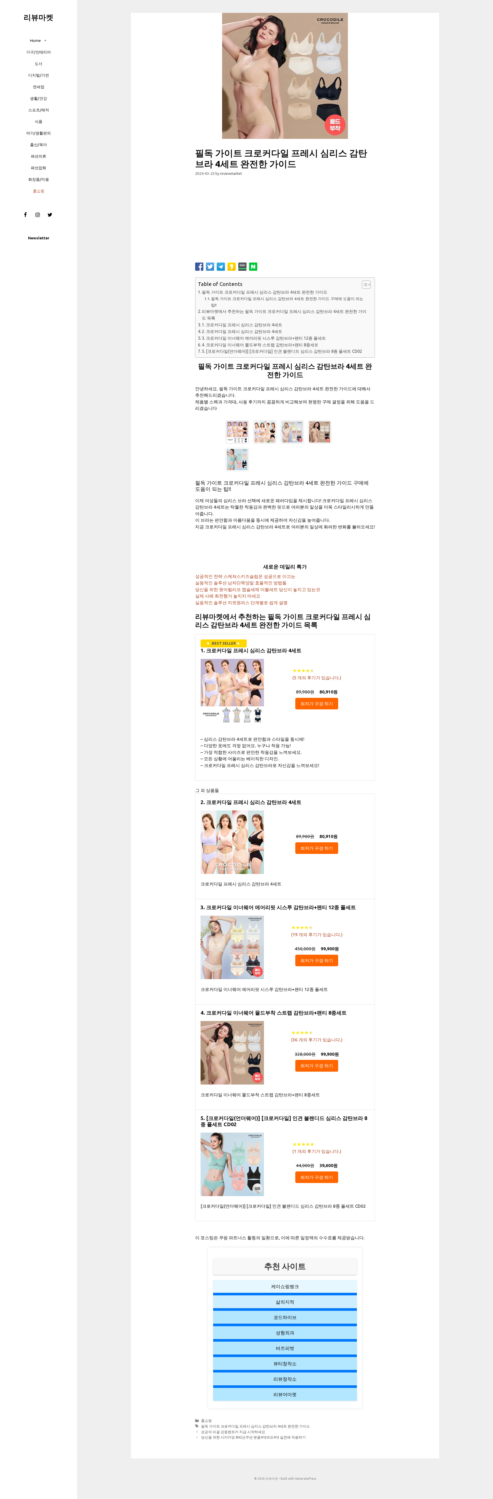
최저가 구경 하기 (316, 703)
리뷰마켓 (38, 17)
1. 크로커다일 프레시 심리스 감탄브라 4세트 (242, 324)
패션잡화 (38, 168)
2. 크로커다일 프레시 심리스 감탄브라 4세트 (242, 331)
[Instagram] (37, 215)
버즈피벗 (285, 1348)
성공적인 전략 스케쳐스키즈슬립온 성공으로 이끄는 (245, 576)
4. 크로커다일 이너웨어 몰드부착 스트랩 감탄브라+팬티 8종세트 (260, 344)
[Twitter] (50, 215)
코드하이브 (285, 1317)
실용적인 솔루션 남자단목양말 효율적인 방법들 (241, 582)
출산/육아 (38, 144)
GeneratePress (305, 1478)
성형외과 (285, 1332)
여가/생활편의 (38, 133)
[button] (46, 40)
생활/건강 (38, 98)
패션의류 (38, 156)
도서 (38, 63)
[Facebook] (25, 215)
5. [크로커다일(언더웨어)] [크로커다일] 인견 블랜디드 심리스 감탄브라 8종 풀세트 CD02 (282, 351)
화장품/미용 (38, 179)
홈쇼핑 (38, 191)
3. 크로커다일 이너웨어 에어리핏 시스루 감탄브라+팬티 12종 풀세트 (264, 338)
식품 (38, 121)
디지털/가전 (38, 75)
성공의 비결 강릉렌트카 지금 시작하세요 (233, 1432)
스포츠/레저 (38, 110)
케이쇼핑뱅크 (285, 1286)
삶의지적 (285, 1301)
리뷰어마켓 (285, 1394)
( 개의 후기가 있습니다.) (316, 677)
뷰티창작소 (285, 1363)
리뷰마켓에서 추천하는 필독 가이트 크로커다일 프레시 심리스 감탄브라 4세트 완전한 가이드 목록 (284, 314)
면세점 (38, 87)
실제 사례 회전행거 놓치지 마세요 (227, 595)
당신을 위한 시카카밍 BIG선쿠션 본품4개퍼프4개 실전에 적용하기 (253, 1437)
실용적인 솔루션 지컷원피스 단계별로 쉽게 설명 (241, 602)
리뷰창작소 (285, 1378)
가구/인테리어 (38, 52)
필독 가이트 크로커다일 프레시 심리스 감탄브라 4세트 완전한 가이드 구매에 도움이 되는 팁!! (287, 301)
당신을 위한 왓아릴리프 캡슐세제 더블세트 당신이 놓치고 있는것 (257, 589)
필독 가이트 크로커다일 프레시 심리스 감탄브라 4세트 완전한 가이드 (264, 292)
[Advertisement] (285, 221)
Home (35, 40)
